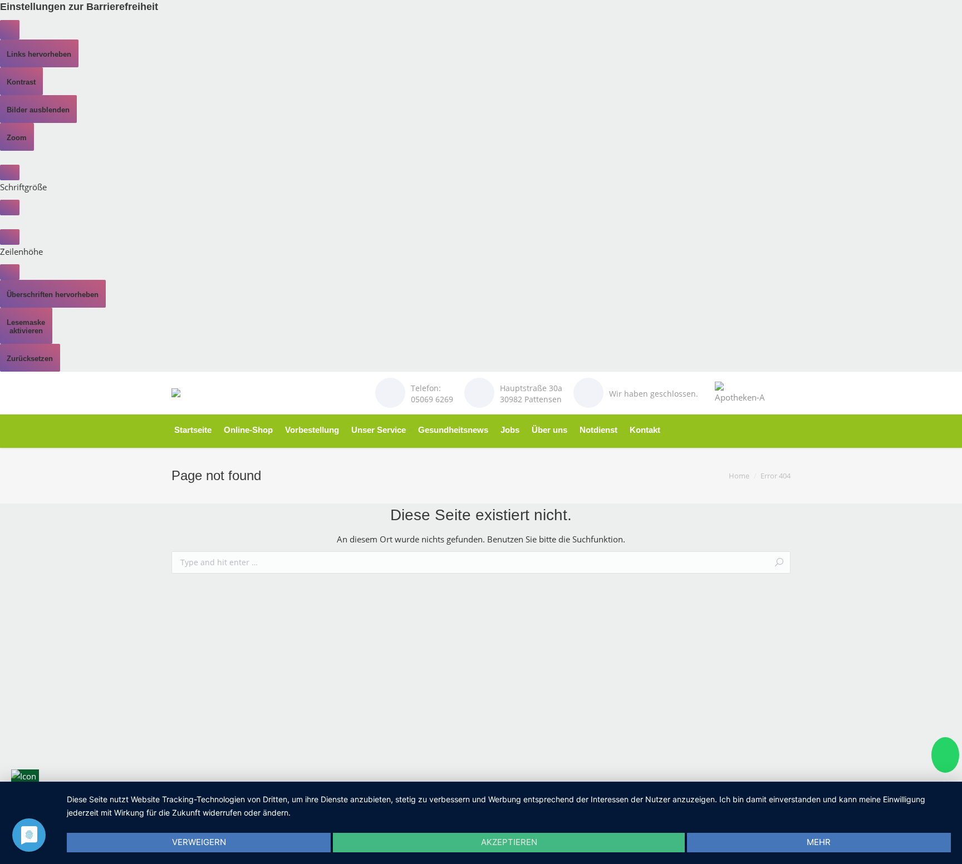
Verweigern (199, 842)
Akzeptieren (509, 842)
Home (739, 476)
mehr (819, 842)
